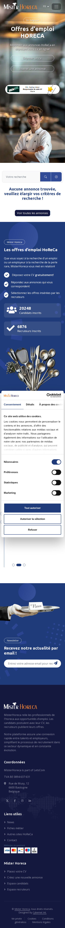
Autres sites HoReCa (20, 834)
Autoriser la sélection (32, 518)
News (10, 822)
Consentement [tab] (12, 404)
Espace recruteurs (18, 889)
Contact (12, 840)
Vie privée (17, 918)
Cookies (32, 918)
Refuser (32, 529)
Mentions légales (41, 922)
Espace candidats (17, 883)
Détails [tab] (30, 404)
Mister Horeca (22, 909)
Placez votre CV (16, 871)
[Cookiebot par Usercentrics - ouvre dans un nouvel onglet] (46, 395)
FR (44, 6)
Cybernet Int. (39, 912)
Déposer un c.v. (32, 58)
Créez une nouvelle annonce (25, 877)
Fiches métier (15, 828)
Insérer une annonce (33, 69)
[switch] (56, 472)
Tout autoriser (32, 507)
